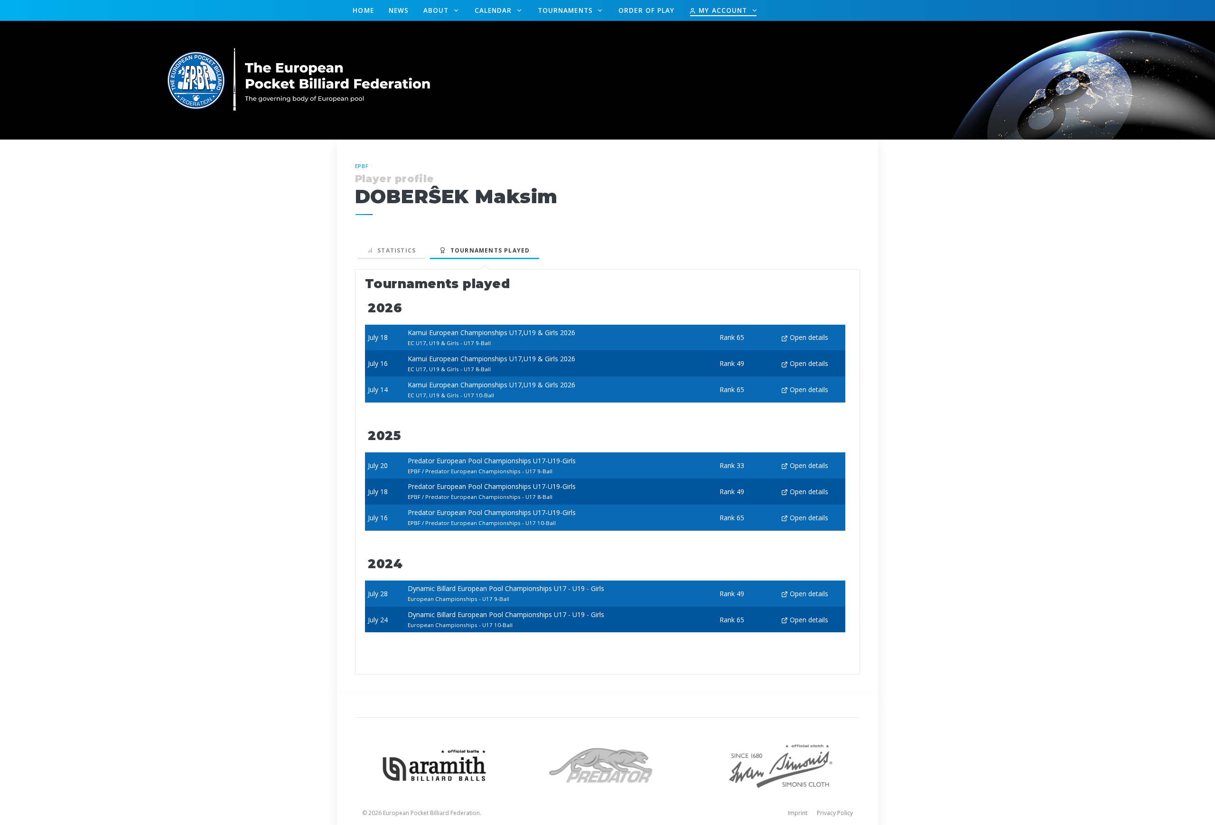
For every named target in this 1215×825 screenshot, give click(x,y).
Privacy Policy (835, 813)
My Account (722, 10)
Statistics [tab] (395, 250)
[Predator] (607, 764)
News (399, 10)
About (437, 10)
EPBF (362, 165)
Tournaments (566, 10)
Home (363, 10)
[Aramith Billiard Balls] (434, 764)
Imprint (797, 813)
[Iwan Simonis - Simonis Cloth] (780, 764)
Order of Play (646, 10)
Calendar (494, 10)
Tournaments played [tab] (488, 250)
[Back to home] (299, 79)
